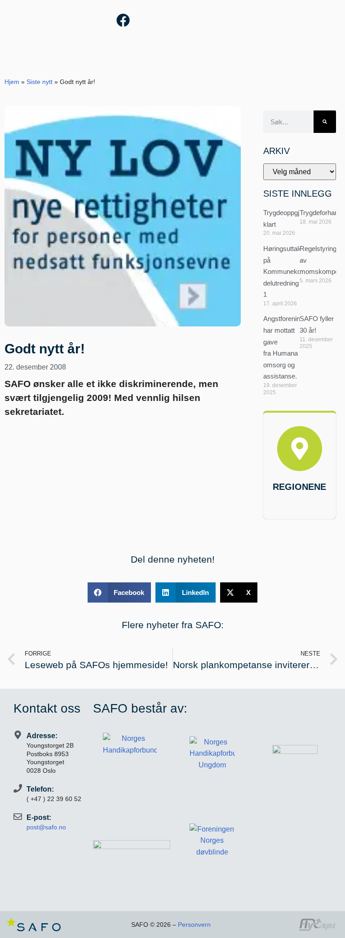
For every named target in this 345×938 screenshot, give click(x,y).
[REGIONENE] (299, 448)
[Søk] (325, 121)
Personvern (194, 924)
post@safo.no (46, 827)
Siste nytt (40, 82)
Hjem (11, 82)
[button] (119, 592)
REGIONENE (299, 487)
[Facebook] (123, 20)
